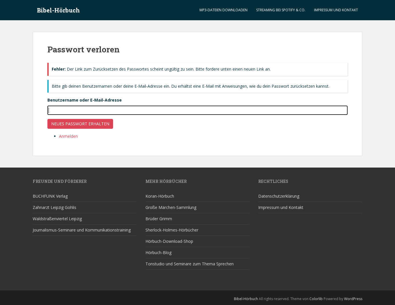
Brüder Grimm (158, 218)
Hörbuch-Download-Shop (169, 241)
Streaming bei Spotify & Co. (280, 10)
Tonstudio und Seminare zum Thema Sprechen (189, 264)
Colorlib (316, 298)
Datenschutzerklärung (278, 196)
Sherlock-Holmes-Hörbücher (171, 230)
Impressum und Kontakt (336, 10)
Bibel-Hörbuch (58, 10)
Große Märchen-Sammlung (170, 207)
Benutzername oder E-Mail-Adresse (84, 100)
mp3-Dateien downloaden (224, 10)
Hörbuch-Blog (158, 252)
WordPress (353, 298)
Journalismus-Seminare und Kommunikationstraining (82, 230)
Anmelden (68, 136)
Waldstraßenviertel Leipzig (57, 218)
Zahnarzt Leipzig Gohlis (54, 207)
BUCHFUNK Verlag (50, 196)
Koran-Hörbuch (159, 196)
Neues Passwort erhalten (80, 123)
